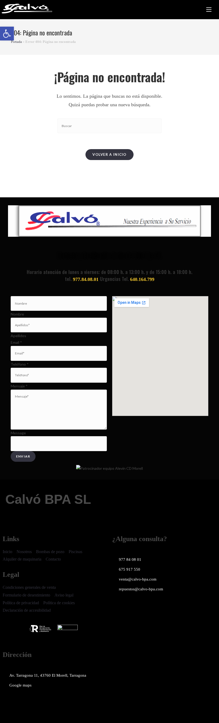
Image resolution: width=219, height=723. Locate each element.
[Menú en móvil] (209, 9)
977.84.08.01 (86, 279)
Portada (16, 42)
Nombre (17, 314)
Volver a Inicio (109, 154)
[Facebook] (9, 701)
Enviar (23, 456)
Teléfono (20, 364)
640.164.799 (142, 279)
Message (18, 433)
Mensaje (19, 386)
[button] (7, 33)
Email (16, 342)
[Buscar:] (215, 9)
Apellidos (18, 335)
